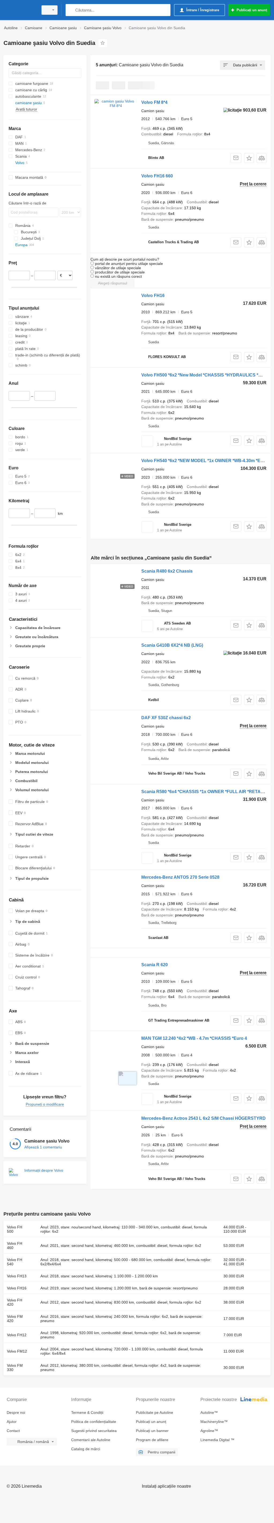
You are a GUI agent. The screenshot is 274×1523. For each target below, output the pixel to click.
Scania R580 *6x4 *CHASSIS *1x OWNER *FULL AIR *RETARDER (207, 791)
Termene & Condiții (87, 1412)
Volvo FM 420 (15, 1318)
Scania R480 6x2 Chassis (167, 571)
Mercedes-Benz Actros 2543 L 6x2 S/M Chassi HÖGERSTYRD (203, 1118)
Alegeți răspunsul (112, 283)
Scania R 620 (154, 964)
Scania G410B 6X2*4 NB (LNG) (172, 645)
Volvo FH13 (16, 1276)
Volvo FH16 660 (157, 176)
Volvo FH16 (153, 295)
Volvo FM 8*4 (154, 102)
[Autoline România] (20, 10)
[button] (249, 158)
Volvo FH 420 (14, 1302)
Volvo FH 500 (14, 1229)
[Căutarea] (70, 10)
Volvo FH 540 (14, 1262)
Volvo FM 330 (15, 1367)
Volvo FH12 (16, 1335)
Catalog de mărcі (85, 1449)
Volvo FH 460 (14, 1245)
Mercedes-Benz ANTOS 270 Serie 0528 (180, 877)
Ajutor (12, 1421)
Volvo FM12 (17, 1351)
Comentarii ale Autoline (90, 1440)
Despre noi (16, 1412)
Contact (13, 1431)
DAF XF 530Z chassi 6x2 (166, 717)
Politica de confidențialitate (93, 1421)
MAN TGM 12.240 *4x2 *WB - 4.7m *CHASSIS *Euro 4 (194, 1038)
